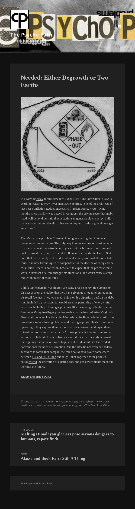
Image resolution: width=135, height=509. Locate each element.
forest (56, 405)
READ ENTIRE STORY (36, 376)
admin (49, 401)
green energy (69, 405)
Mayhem (88, 401)
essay (39, 198)
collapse (104, 401)
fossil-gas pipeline (53, 312)
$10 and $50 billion (44, 357)
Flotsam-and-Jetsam (70, 401)
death (24, 405)
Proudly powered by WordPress (36, 483)
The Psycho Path (31, 34)
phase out (71, 248)
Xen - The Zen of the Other (94, 405)
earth (32, 405)
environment (44, 405)
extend (32, 361)
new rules (35, 322)
